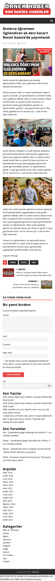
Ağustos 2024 (9, 504)
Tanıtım (6, 561)
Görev (13, 262)
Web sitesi (7, 352)
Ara (4, 381)
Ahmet (6, 449)
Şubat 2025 (8, 491)
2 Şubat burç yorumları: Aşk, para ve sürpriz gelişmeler (27, 415)
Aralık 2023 (8, 519)
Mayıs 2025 (8, 482)
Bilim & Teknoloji (10, 530)
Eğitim (5, 536)
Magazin (7, 545)
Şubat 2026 (8, 475)
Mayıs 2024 (8, 507)
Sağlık (5, 549)
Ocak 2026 (8, 479)
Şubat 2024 (8, 513)
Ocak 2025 (8, 494)
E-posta (6, 344)
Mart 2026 (7, 472)
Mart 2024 (7, 510)
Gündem (7, 542)
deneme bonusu (33, 579)
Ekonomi (7, 539)
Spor (5, 558)
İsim (5, 336)
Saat (34, 262)
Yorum (6, 315)
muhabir (23, 43)
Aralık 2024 (8, 497)
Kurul (24, 262)
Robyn (6, 440)
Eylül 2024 (7, 500)
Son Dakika (8, 555)
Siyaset (6, 552)
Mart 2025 (7, 488)
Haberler (35, 572)
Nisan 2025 (8, 485)
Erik (4, 432)
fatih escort (20, 579)
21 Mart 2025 (10, 43)
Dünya (6, 533)
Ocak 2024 (8, 516)
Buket (5, 457)
